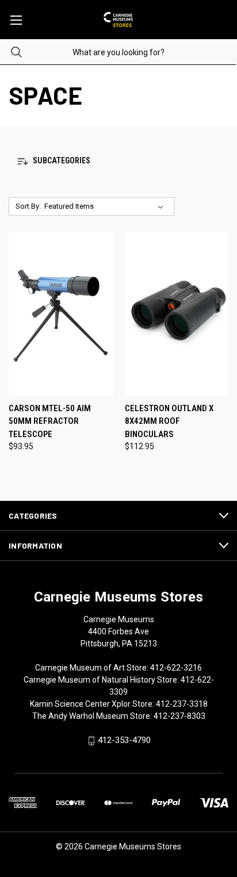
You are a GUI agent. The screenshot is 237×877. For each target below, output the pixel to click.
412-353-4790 (124, 741)
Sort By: (28, 206)
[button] (118, 161)
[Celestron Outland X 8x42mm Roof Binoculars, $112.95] (177, 313)
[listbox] (106, 206)
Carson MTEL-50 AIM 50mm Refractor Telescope (50, 421)
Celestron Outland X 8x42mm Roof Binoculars (169, 421)
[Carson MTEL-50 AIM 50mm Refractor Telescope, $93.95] (60, 313)
